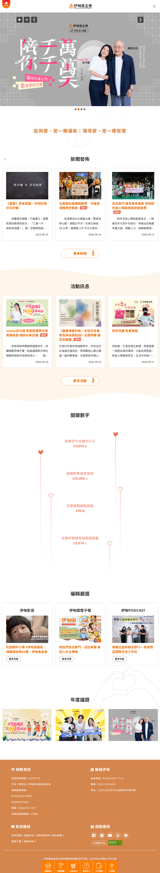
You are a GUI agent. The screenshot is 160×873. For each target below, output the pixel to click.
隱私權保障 (43, 835)
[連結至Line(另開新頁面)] (126, 835)
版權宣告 (29, 835)
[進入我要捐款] (6, 7)
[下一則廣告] (141, 20)
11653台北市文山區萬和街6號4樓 (117, 790)
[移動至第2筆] (79, 109)
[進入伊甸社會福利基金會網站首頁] (80, 6)
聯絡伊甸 (29, 841)
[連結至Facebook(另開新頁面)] (94, 835)
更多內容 (13, 658)
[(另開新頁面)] (80, 59)
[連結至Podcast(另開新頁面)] (118, 835)
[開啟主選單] (154, 6)
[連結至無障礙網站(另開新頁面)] (115, 842)
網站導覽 (57, 835)
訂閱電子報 (99, 843)
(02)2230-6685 (23, 796)
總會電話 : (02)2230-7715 (107, 778)
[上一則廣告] (34, 20)
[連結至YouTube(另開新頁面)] (110, 835)
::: (5, 158)
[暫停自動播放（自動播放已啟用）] (27, 20)
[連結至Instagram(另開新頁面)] (102, 835)
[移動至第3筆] (81, 109)
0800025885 (21, 802)
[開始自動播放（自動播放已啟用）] (19, 20)
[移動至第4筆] (84, 109)
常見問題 (16, 835)
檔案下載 (16, 841)
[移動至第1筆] (76, 109)
